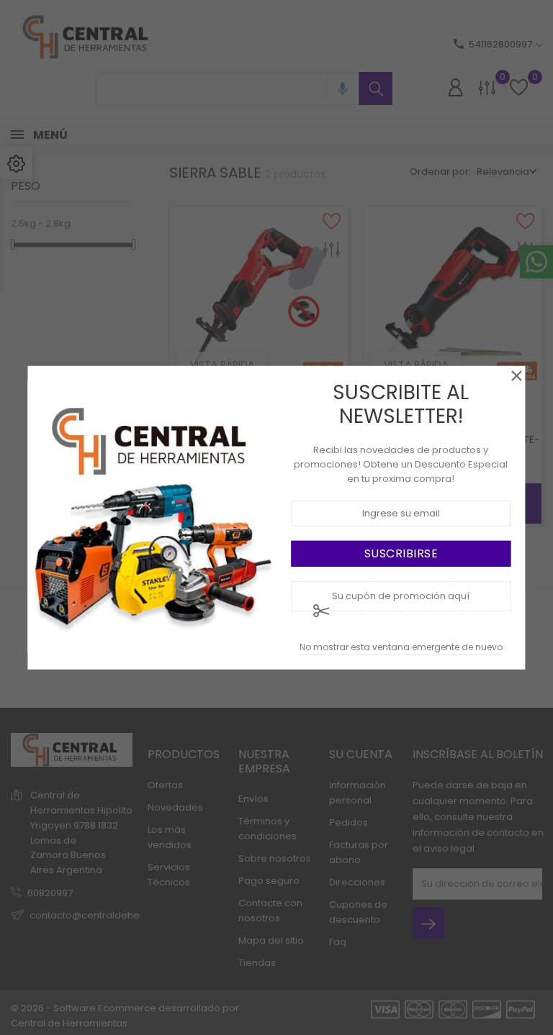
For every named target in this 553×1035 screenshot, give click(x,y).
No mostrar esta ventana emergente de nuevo (401, 647)
